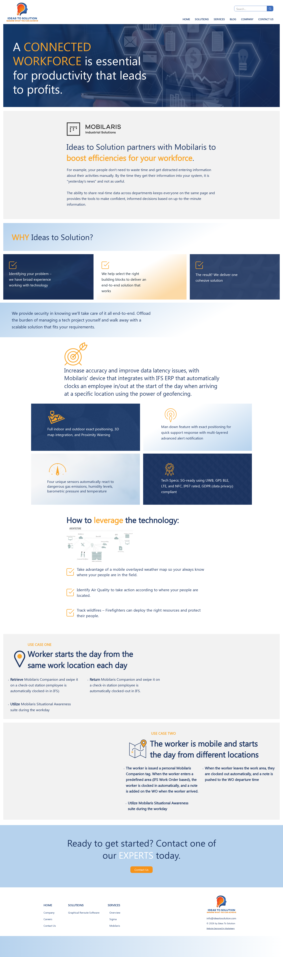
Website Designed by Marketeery (221, 928)
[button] (201, 19)
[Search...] (270, 8)
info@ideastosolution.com (221, 918)
